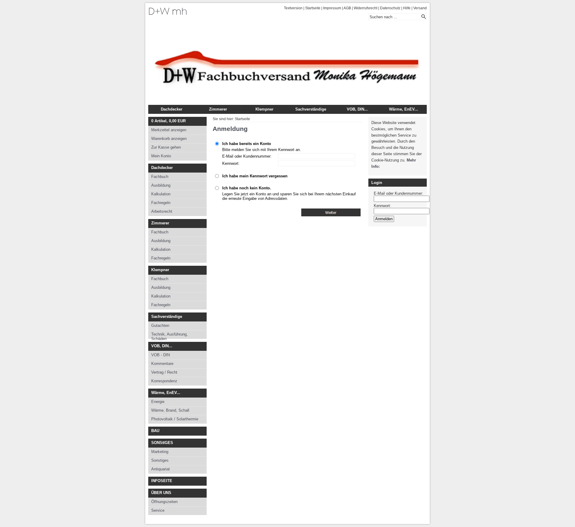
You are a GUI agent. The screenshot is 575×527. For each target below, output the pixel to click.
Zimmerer (218, 109)
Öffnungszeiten (164, 501)
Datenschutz (390, 8)
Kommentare (162, 363)
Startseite (312, 8)
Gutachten (160, 325)
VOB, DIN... (357, 109)
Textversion (293, 8)
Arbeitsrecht (161, 211)
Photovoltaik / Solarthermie (174, 419)
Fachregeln (160, 202)
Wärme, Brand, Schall (170, 410)
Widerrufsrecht (365, 8)
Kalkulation (160, 194)
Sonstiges (160, 460)
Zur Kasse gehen (166, 147)
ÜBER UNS (161, 492)
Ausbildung (160, 185)
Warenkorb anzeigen (169, 138)
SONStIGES (162, 442)
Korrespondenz (164, 381)
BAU (155, 430)
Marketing (159, 451)
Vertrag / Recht (164, 372)
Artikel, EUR (168, 121)
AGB (347, 8)
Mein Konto (161, 156)
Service (157, 510)
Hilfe (407, 8)
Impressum (332, 8)
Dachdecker (171, 109)
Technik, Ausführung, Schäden (169, 335)
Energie (157, 401)
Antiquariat (160, 469)
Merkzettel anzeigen (168, 130)
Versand (420, 8)
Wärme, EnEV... (403, 109)
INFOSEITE (161, 480)
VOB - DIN (160, 355)
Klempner (264, 109)
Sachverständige (310, 109)
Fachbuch (159, 176)
